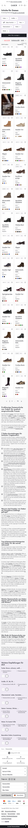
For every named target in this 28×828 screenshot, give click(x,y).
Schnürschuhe (18, 553)
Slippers (8, 553)
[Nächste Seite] (6, 676)
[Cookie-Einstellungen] (25, 826)
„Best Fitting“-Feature (18, 448)
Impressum (3, 813)
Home (2, 749)
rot (4, 65)
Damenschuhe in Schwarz (7, 671)
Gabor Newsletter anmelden (16, 1)
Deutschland (20, 795)
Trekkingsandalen (5, 566)
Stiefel (18, 418)
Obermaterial (6, 26)
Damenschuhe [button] (6, 783)
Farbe (4, 18)
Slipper (4, 154)
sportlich (11, 590)
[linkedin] (14, 779)
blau (19, 113)
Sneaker (11, 414)
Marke (4, 30)
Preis (20, 22)
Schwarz (17, 577)
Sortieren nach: (24, 43)
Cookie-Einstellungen (6, 818)
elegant (16, 590)
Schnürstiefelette (6, 130)
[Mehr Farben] (10, 89)
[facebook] (12, 779)
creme (17, 136)
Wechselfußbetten (8, 469)
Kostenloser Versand (21, 758)
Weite (17, 26)
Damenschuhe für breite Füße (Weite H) (9, 725)
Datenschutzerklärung (10, 811)
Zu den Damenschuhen (14, 826)
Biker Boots (5, 615)
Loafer (4, 58)
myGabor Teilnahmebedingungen (9, 816)
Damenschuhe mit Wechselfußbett (7, 739)
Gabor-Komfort (9, 22)
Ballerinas (3, 589)
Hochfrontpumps (18, 177)
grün (9, 89)
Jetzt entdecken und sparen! (6, 113)
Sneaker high (6, 270)
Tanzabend (10, 426)
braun (15, 67)
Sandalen (13, 417)
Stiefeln (4, 622)
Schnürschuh (6, 83)
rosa (9, 138)
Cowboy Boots (19, 107)
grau (4, 160)
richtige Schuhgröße (20, 642)
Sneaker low (19, 129)
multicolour (4, 254)
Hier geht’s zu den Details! (18, 12)
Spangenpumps (7, 294)
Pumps (24, 417)
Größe (13, 18)
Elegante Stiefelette (18, 83)
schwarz (2, 65)
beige (15, 136)
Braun (22, 577)
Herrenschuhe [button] (6, 787)
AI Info (18, 813)
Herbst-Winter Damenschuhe (6, 712)
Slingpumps (8, 576)
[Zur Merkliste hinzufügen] (12, 47)
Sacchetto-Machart (21, 486)
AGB (2, 811)
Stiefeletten (21, 415)
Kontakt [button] (4, 768)
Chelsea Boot (19, 225)
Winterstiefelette (6, 201)
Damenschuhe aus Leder (9, 697)
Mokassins (3, 553)
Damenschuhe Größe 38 (9, 684)
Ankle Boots (9, 612)
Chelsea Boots (22, 612)
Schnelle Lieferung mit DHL (7, 758)
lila (20, 67)
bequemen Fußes (19, 428)
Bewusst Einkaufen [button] (7, 774)
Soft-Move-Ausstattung (12, 494)
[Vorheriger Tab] (2, 40)
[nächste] (21, 401)
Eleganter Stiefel (5, 388)
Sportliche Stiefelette (18, 59)
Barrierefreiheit (11, 813)
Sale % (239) (7, 40)
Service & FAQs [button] (6, 771)
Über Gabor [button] (5, 790)
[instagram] (9, 779)
